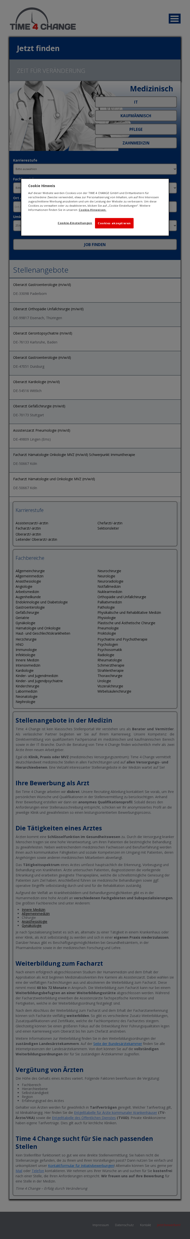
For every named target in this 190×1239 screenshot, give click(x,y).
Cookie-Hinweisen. (92, 210)
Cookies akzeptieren (114, 223)
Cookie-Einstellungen (75, 223)
